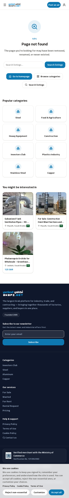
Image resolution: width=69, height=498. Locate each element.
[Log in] (64, 5)
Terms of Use (36, 486)
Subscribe (33, 342)
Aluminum (8, 374)
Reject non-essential (16, 492)
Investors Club (10, 365)
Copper (6, 378)
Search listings (55, 65)
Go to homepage (21, 76)
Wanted (7, 396)
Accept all (56, 492)
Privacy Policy (9, 486)
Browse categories (50, 76)
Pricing (6, 410)
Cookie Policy (23, 486)
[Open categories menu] (5, 5)
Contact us (11, 437)
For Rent (7, 401)
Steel (5, 369)
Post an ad (53, 5)
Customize (39, 492)
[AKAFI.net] (14, 5)
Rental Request (11, 406)
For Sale (7, 392)
